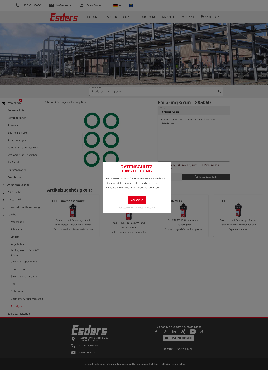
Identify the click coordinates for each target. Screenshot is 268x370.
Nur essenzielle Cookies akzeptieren (137, 207)
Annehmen (137, 199)
